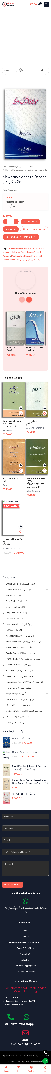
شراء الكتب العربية (16, 722)
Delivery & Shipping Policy (25, 966)
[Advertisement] (25, 35)
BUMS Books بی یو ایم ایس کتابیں (23, 659)
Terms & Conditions (25, 948)
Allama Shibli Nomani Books (20, 248)
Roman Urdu (13, 595)
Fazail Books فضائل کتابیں (19, 676)
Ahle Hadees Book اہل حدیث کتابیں (24, 641)
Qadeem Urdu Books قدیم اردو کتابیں (24, 711)
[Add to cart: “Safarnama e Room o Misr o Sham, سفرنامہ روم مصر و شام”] (21, 408)
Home (5, 167)
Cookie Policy (25, 960)
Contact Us (25, 936)
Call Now (11, 1024)
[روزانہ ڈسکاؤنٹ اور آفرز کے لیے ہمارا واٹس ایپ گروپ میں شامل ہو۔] (25, 901)
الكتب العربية (14, 630)
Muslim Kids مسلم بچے (18, 705)
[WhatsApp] (26, 1017)
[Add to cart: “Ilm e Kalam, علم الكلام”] (44, 408)
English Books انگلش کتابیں (20, 583)
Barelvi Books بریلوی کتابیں (20, 653)
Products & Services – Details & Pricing (25, 942)
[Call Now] (10, 1017)
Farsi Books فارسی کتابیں (19, 670)
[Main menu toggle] (46, 4)
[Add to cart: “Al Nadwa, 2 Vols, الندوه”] (21, 465)
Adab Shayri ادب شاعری (20, 635)
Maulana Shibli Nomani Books (24, 256)
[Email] (25, 1033)
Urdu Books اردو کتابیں (19, 624)
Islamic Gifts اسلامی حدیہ (19, 687)
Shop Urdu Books (16, 612)
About (25, 931)
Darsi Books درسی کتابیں (19, 664)
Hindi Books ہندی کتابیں (19, 589)
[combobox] (6, 852)
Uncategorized (14, 618)
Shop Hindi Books (16, 607)
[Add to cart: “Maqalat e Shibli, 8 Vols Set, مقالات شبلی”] (21, 526)
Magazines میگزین (17, 693)
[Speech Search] (42, 70)
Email (25, 1040)
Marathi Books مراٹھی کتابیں (20, 699)
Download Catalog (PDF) (22, 237)
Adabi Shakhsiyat (10, 190)
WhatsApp (26, 1024)
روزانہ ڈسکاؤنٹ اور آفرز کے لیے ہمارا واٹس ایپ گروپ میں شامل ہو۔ (25, 910)
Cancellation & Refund (25, 972)
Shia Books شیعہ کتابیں (17, 716)
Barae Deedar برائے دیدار (19, 647)
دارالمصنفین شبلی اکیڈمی (30, 259)
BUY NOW (10, 229)
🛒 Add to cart (30, 221)
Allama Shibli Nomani (15, 202)
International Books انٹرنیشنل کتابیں (24, 682)
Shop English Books (16, 601)
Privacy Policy (25, 954)
